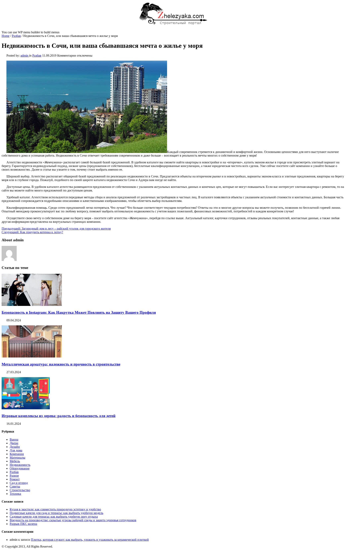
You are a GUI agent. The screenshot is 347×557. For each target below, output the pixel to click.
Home (5, 36)
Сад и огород (19, 483)
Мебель (15, 461)
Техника (15, 493)
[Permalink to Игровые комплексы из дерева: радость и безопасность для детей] (26, 408)
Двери (14, 443)
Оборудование (20, 468)
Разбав (16, 36)
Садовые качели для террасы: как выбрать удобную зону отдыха (54, 516)
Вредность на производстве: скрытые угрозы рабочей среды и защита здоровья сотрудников (73, 520)
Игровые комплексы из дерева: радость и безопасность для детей (58, 416)
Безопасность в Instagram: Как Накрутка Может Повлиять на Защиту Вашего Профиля (79, 312)
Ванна (14, 439)
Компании (17, 454)
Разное (14, 475)
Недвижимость (20, 464)
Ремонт (15, 479)
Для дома (16, 450)
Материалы (17, 457)
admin (24, 55)
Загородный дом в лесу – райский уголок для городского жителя (56, 228)
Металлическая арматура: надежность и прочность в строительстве (61, 364)
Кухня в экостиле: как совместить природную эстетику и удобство (55, 509)
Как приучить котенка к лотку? (32, 232)
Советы (15, 486)
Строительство (20, 490)
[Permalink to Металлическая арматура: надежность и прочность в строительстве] (32, 356)
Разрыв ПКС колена (23, 523)
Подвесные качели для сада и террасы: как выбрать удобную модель (56, 513)
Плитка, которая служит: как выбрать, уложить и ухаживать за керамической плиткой (90, 539)
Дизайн (15, 446)
